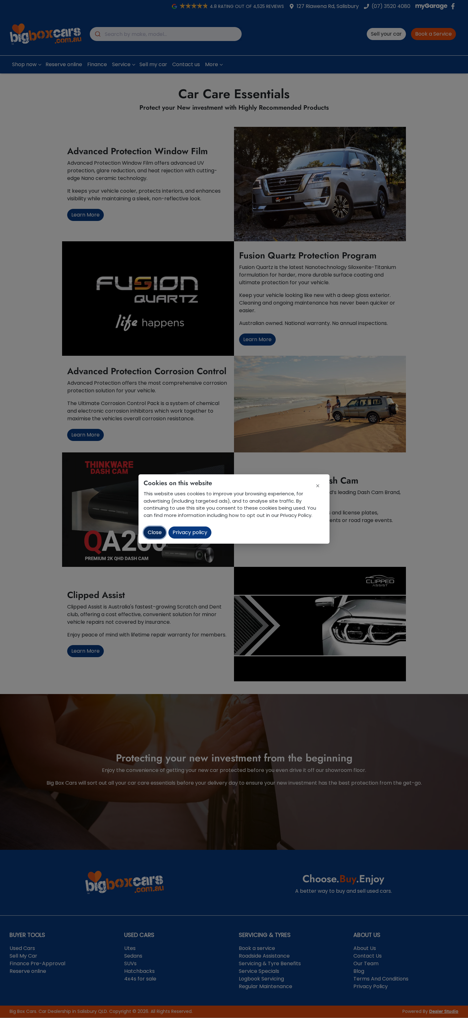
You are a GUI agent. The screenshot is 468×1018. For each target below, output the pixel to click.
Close (155, 532)
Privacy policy (190, 532)
